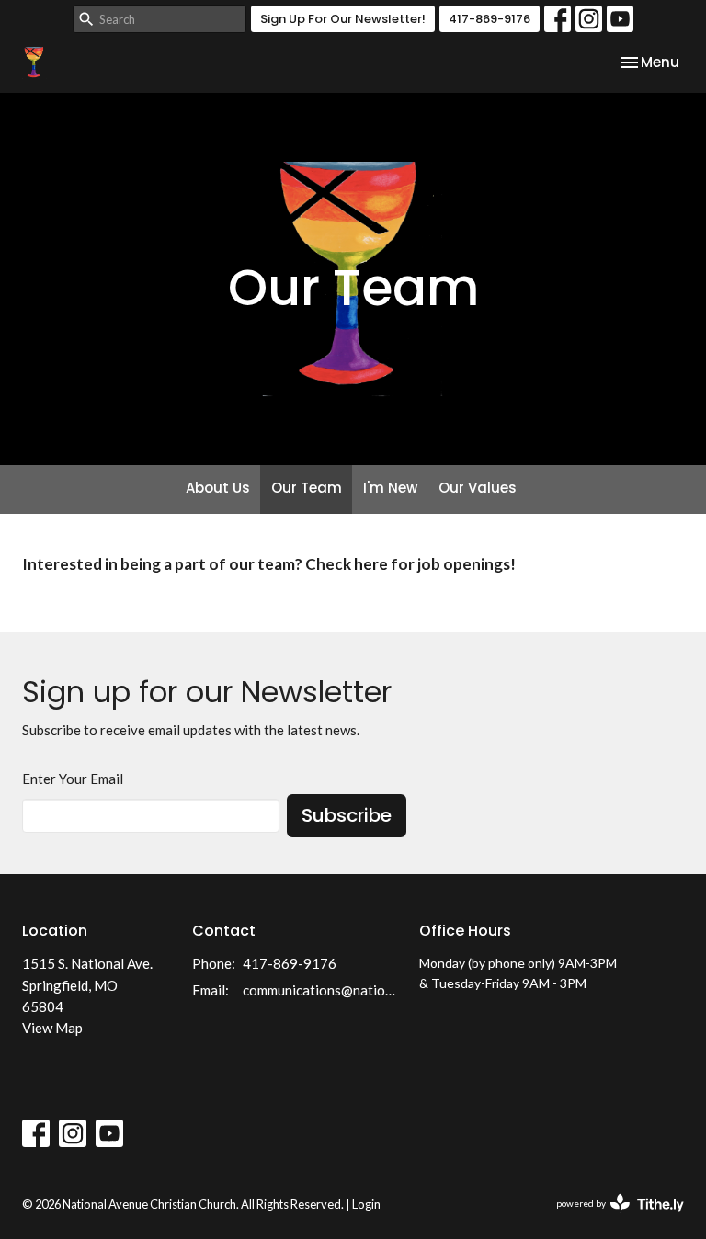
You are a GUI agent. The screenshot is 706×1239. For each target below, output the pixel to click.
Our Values (477, 487)
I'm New (390, 487)
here (371, 564)
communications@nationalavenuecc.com (322, 990)
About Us (218, 487)
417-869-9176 (489, 19)
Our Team (306, 487)
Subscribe (347, 815)
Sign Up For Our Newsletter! (343, 19)
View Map (52, 1027)
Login (366, 1204)
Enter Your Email (72, 778)
